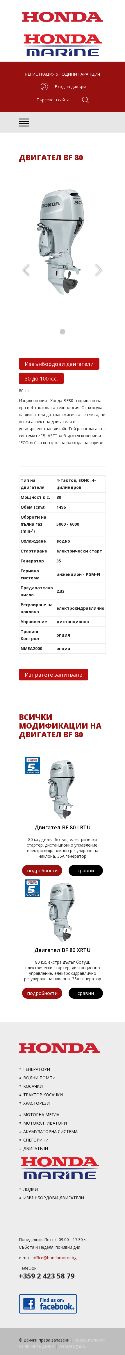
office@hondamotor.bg (54, 1257)
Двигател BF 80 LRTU (63, 827)
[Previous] (26, 270)
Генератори (36, 1069)
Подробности (42, 870)
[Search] (83, 100)
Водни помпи (39, 1077)
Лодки (30, 1189)
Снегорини (36, 1140)
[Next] (99, 270)
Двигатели (35, 1148)
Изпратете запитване (53, 674)
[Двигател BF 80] (62, 296)
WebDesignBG (72, 1346)
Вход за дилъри (70, 86)
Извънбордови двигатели (59, 363)
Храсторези (36, 1103)
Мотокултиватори (45, 1123)
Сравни (86, 870)
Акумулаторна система (50, 1131)
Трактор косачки (43, 1094)
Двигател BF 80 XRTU (62, 949)
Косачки (33, 1086)
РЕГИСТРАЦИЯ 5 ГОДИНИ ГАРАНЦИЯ (62, 74)
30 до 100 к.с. (41, 378)
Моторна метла (41, 1114)
